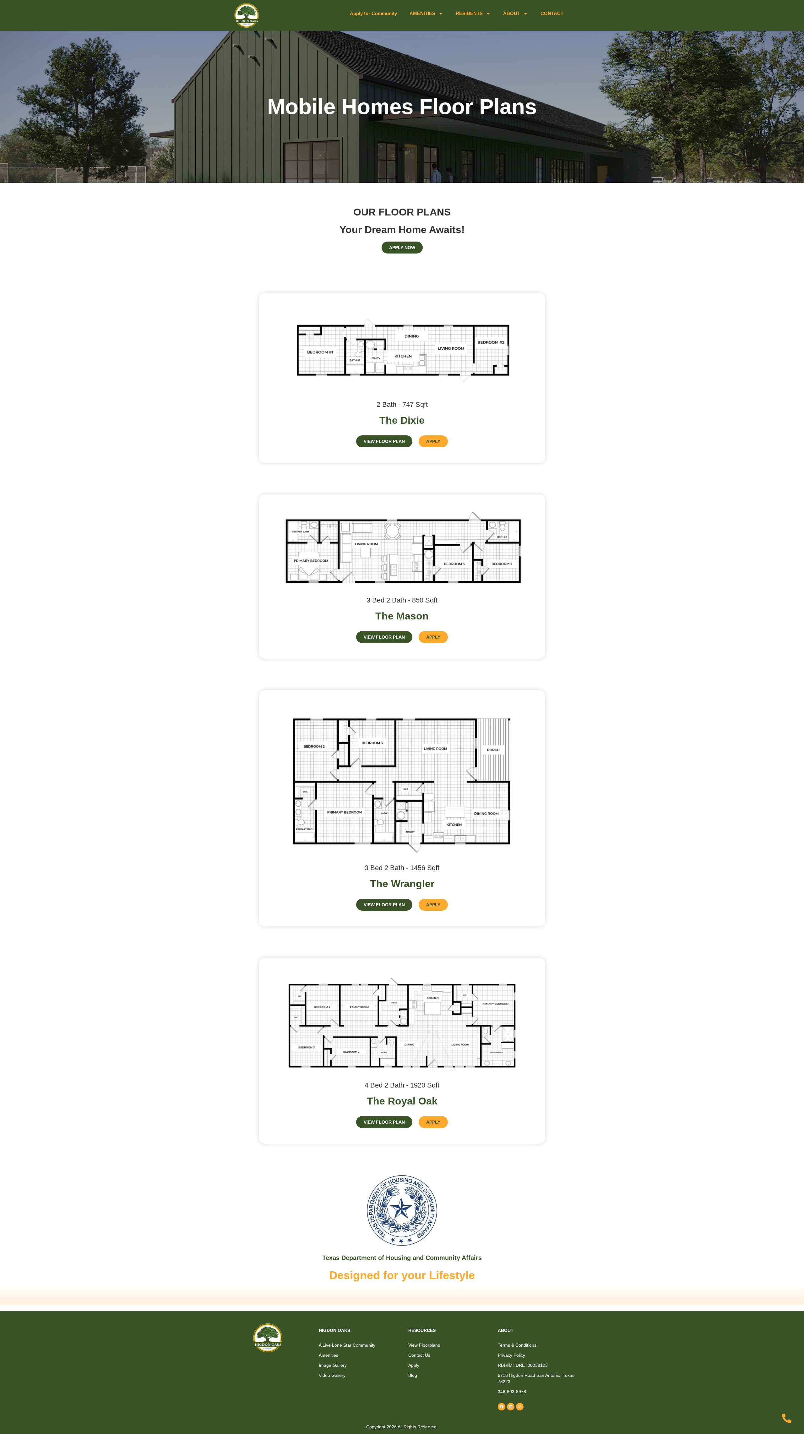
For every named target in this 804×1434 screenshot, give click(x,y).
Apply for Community (373, 13)
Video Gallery (332, 1375)
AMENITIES (422, 13)
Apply (413, 1365)
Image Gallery (333, 1365)
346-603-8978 (512, 1391)
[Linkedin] (510, 1406)
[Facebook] (501, 1406)
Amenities (328, 1355)
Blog (412, 1375)
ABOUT (511, 13)
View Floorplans (424, 1345)
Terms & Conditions (517, 1345)
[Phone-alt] (786, 1418)
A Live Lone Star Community (347, 1345)
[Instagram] (520, 1406)
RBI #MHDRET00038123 (523, 1365)
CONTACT (552, 13)
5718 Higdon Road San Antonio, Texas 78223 (536, 1378)
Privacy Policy (511, 1355)
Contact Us (419, 1355)
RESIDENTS (469, 13)
